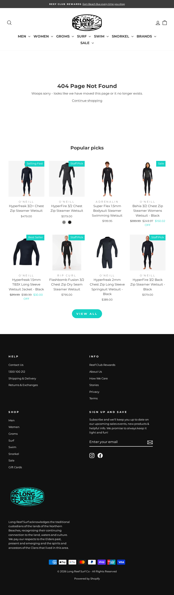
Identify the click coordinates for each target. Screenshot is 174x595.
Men (22, 36)
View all (86, 313)
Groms (63, 36)
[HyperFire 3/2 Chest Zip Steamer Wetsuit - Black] (70, 222)
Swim (99, 36)
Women (42, 36)
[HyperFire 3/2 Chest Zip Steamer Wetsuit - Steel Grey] (64, 222)
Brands (145, 36)
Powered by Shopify (87, 578)
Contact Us (15, 364)
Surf (82, 36)
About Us (95, 371)
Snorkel (121, 36)
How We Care (98, 378)
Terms (93, 398)
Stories (94, 385)
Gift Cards (15, 467)
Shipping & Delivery (22, 378)
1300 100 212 (16, 371)
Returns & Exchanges (23, 385)
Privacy (94, 391)
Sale (85, 43)
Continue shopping (87, 101)
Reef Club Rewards (102, 364)
